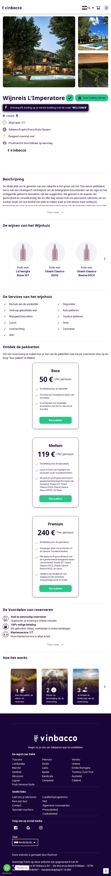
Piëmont (47, 759)
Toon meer (53, 212)
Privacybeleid (50, 809)
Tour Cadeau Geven (94, 97)
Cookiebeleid (49, 813)
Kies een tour (19, 801)
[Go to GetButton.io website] (7, 873)
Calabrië (76, 780)
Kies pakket (55, 420)
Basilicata (47, 776)
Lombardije (18, 763)
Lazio (45, 767)
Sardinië (16, 772)
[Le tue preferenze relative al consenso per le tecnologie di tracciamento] (106, 871)
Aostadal (77, 776)
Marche (16, 767)
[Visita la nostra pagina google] (28, 827)
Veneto (76, 759)
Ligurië (16, 780)
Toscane (17, 759)
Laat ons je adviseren (24, 797)
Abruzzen (17, 776)
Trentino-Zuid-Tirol (82, 772)
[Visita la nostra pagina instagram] (40, 827)
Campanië (48, 780)
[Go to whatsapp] (7, 867)
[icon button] (106, 8)
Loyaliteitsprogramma (54, 797)
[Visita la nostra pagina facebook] (15, 827)
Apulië (45, 772)
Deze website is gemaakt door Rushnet (34, 854)
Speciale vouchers (22, 809)
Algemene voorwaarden (56, 805)
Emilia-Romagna (81, 767)
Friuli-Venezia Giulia (23, 784)
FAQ (44, 801)
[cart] (98, 8)
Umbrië (76, 763)
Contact (16, 805)
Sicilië (45, 763)
